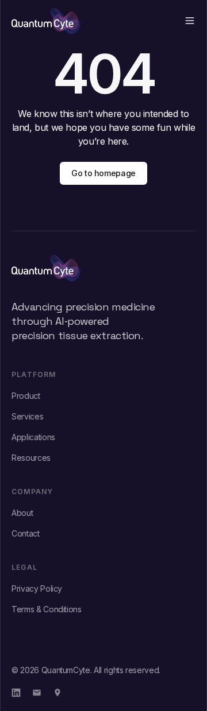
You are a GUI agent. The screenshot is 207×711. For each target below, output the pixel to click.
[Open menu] (189, 20)
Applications (33, 437)
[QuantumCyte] (103, 268)
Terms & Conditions (47, 609)
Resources (31, 458)
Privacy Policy (37, 588)
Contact (26, 533)
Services (27, 416)
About (22, 513)
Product (26, 396)
